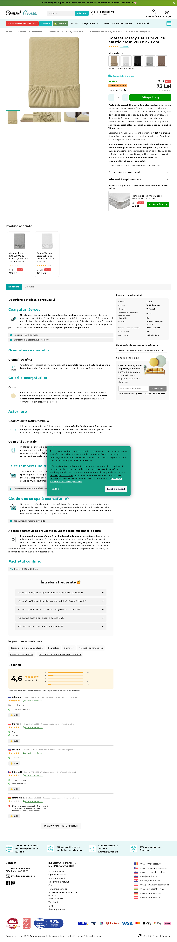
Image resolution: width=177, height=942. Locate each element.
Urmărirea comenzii (58, 871)
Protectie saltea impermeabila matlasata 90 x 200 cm (147, 197)
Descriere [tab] (13, 287)
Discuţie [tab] (29, 287)
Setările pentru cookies (61, 475)
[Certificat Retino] (48, 923)
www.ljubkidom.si (148, 876)
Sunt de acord (116, 489)
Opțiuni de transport (123, 76)
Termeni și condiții (57, 889)
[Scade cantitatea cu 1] (111, 97)
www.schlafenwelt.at (150, 897)
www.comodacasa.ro (150, 864)
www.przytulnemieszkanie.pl (154, 885)
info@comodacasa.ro (23, 876)
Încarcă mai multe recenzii (61, 826)
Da (147, 318)
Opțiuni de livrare (57, 874)
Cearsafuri (53, 648)
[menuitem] (22, 23)
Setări (55, 489)
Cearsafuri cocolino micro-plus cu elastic (60, 654)
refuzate (54, 478)
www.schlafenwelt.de (150, 893)
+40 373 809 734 (20, 868)
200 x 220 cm (152, 335)
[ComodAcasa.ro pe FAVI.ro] (13, 923)
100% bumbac (153, 305)
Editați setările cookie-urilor (87, 936)
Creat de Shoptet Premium (157, 936)
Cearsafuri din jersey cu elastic (26, 648)
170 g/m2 (150, 309)
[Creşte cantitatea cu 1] (125, 97)
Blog (50, 906)
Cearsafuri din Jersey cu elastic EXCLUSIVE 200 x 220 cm (142, 350)
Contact (52, 885)
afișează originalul (68, 697)
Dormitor (69, 648)
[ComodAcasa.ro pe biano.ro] (27, 923)
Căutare (81, 13)
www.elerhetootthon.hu (152, 889)
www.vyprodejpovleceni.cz (153, 868)
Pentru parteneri (56, 909)
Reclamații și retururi (58, 882)
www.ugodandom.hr (150, 880)
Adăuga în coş (150, 97)
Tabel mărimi (55, 902)
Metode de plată (56, 878)
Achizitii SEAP (55, 898)
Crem (149, 301)
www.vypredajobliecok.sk (152, 872)
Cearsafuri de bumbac (21, 654)
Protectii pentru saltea (91, 648)
